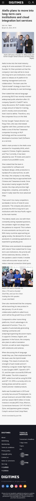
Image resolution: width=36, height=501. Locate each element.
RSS (21, 449)
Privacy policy (6, 451)
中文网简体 (5, 471)
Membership (6, 444)
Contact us (5, 457)
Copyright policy (7, 454)
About (3, 437)
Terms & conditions (8, 447)
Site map (4, 464)
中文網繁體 (5, 467)
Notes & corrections (8, 461)
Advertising (5, 441)
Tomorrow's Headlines (27, 439)
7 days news (24, 443)
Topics (22, 446)
